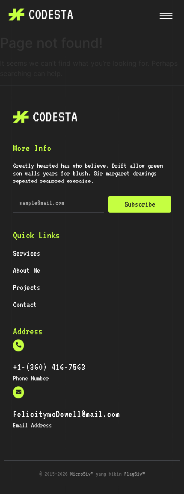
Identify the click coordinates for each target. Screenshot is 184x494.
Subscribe (140, 204)
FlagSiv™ (134, 474)
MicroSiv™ (81, 474)
